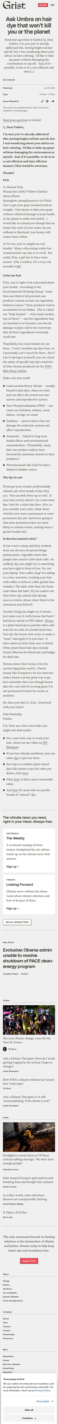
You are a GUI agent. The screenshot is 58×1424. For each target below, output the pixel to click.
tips (16, 758)
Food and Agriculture (13, 1300)
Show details (42, 1401)
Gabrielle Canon (10, 1169)
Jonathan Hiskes (10, 974)
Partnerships (9, 1334)
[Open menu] (52, 4)
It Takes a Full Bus (15, 1212)
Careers (6, 1330)
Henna (49, 620)
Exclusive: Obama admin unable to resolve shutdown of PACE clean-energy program (28, 958)
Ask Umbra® (9, 80)
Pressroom (8, 1338)
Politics (24, 974)
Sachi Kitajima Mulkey (13, 1204)
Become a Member (11, 1364)
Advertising (8, 1368)
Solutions (7, 1289)
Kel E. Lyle (7, 1217)
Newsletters (8, 1356)
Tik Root (12, 1049)
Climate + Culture (47, 94)
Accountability (10, 1293)
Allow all (29, 1410)
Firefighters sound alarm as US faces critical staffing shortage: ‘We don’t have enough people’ (28, 1159)
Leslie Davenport (11, 1071)
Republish (7, 1372)
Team (5, 1322)
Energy (6, 1281)
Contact (7, 1326)
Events (6, 1360)
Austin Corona (9, 1186)
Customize (27, 1418)
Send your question (15, 120)
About (6, 1318)
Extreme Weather (11, 1296)
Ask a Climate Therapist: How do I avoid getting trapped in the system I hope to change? (29, 1062)
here (25, 773)
